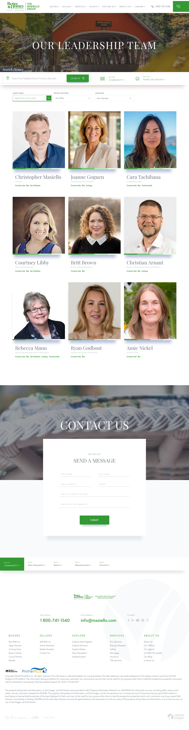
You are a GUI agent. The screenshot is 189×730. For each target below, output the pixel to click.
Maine (57, 565)
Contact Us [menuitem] (45, 653)
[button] (78, 78)
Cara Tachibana (144, 177)
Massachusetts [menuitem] (78, 656)
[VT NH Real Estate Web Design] (176, 717)
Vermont (103, 565)
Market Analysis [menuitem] (47, 649)
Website (36, 185)
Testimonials (147, 185)
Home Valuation (153, 79)
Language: (100, 93)
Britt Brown (83, 262)
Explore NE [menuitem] (108, 6)
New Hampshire (35, 565)
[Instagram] (147, 620)
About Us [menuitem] (124, 6)
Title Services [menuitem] (116, 660)
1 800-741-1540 (162, 6)
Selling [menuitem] (113, 649)
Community (116, 80)
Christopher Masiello (38, 177)
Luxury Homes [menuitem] (15, 656)
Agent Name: (18, 93)
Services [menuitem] (80, 6)
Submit (94, 519)
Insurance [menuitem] (114, 656)
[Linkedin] (132, 620)
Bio (27, 185)
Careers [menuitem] (139, 6)
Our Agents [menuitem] (149, 649)
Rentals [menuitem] (12, 660)
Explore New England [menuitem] (82, 641)
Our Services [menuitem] (115, 641)
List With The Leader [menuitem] (153, 653)
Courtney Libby (32, 262)
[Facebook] (128, 620)
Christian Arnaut (145, 262)
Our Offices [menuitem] (149, 645)
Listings (89, 185)
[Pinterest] (142, 620)
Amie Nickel (140, 348)
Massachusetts (82, 565)
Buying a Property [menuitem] (118, 645)
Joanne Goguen (87, 177)
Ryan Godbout (86, 348)
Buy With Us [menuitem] (14, 641)
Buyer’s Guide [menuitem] (15, 653)
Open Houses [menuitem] (15, 645)
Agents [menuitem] (93, 6)
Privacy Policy (49, 717)
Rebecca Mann (31, 348)
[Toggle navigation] (181, 6)
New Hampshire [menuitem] (79, 653)
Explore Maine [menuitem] (78, 649)
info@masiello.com (98, 620)
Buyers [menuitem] (54, 6)
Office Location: (61, 93)
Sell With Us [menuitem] (45, 641)
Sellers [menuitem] (66, 6)
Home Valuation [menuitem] (47, 645)
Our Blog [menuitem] (148, 656)
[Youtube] (137, 620)
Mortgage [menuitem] (114, 653)
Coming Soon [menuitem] (15, 649)
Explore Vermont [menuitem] (80, 645)
